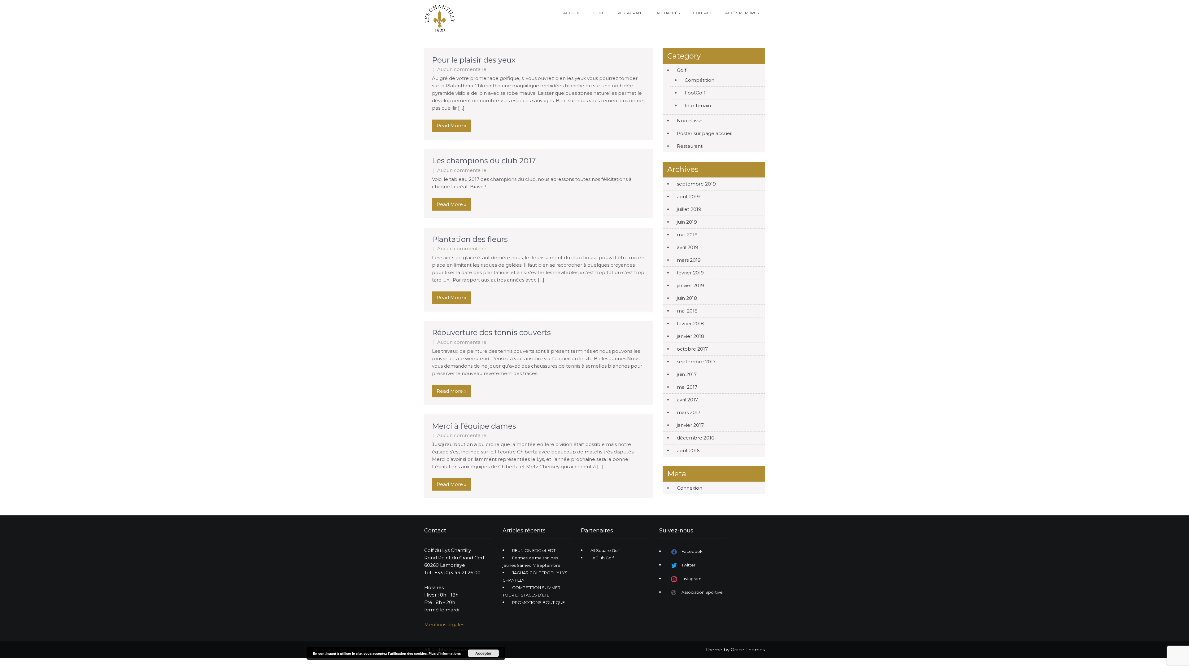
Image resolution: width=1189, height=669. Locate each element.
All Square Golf (605, 550)
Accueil (571, 13)
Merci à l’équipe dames (474, 426)
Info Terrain (698, 105)
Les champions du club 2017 (485, 160)
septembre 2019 (696, 184)
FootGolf (695, 93)
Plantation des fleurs (470, 239)
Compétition (699, 80)
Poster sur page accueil (704, 133)
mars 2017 (688, 412)
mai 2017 (687, 387)
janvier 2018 (690, 336)
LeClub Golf (602, 557)
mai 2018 (687, 311)
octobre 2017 (692, 349)
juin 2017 (687, 374)
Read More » (451, 126)
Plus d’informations (445, 653)
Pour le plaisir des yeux (474, 59)
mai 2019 (687, 235)
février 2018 (690, 323)
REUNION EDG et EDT (533, 550)
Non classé (690, 121)
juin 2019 (687, 222)
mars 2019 (689, 260)
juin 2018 (687, 298)
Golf (598, 13)
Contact (702, 13)
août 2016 (688, 450)
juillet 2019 (689, 209)
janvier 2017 (690, 425)
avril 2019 (687, 247)
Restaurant (630, 13)
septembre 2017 (696, 362)
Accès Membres (742, 13)
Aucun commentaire (461, 69)
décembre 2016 (695, 438)
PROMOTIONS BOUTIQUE (538, 602)
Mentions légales (444, 624)
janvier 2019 (690, 285)
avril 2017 (687, 400)
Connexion (689, 488)
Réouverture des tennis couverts (491, 332)
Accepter (483, 653)
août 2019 (688, 196)
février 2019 (690, 273)
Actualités (668, 13)
